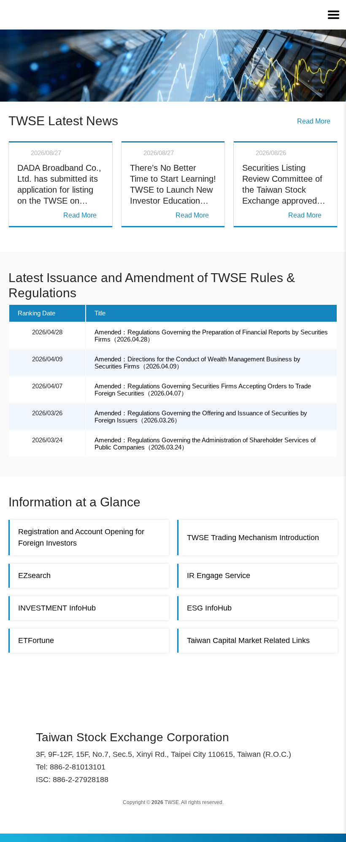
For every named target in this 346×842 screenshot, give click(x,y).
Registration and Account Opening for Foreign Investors (81, 537)
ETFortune (36, 640)
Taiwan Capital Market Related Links (248, 640)
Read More (313, 121)
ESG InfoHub (209, 608)
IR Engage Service (218, 575)
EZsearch (34, 575)
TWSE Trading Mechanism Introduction (253, 537)
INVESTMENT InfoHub (57, 608)
